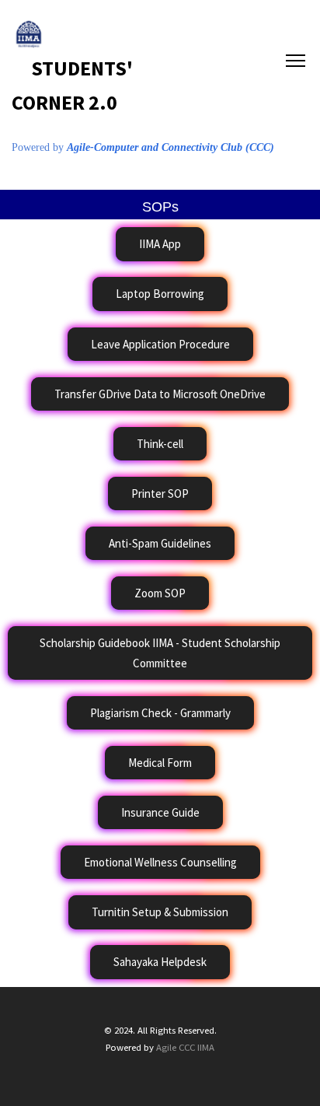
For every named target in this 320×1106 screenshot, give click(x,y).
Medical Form (160, 762)
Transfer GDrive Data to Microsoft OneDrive (160, 394)
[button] (160, 244)
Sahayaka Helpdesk (160, 961)
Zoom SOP (160, 593)
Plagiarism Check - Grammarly (160, 712)
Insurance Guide (160, 812)
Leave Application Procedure (160, 344)
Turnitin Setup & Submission (160, 912)
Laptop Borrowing (160, 293)
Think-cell (160, 443)
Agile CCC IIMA (185, 1047)
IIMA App (160, 243)
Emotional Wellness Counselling (160, 862)
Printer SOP (160, 493)
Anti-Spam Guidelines (160, 543)
